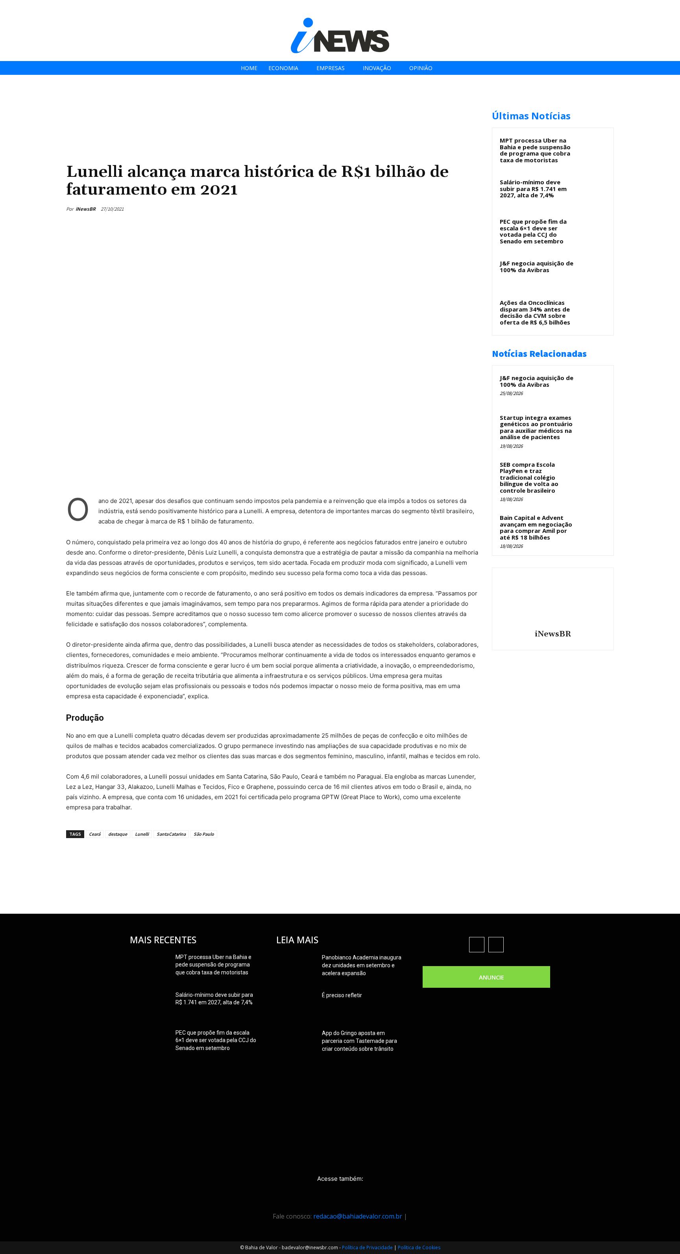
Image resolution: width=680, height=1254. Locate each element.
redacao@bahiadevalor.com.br (357, 1216)
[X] (648, 9)
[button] (671, 8)
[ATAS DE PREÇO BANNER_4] (209, 106)
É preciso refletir (342, 995)
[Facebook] (613, 9)
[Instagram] (631, 9)
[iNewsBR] (553, 599)
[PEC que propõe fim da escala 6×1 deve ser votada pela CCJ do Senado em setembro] (592, 230)
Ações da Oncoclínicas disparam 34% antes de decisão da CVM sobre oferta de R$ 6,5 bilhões (535, 312)
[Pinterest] (435, 209)
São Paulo (204, 834)
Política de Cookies (419, 1247)
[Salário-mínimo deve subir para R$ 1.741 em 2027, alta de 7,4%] (592, 191)
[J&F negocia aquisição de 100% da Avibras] (592, 272)
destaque (117, 834)
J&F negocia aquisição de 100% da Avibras (536, 266)
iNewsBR (86, 209)
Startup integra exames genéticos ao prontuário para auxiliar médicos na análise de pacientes (536, 427)
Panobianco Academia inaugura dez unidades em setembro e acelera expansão (361, 965)
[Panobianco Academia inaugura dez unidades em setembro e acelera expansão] (296, 967)
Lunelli (142, 834)
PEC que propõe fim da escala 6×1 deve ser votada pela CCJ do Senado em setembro (533, 231)
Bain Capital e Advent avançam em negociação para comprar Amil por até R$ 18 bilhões (536, 527)
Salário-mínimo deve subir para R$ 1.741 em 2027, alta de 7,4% (533, 188)
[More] (472, 209)
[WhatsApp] (453, 209)
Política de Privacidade (367, 1247)
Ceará (94, 834)
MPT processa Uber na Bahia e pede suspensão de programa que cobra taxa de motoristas (535, 150)
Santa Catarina (171, 834)
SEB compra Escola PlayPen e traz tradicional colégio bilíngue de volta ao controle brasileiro (529, 477)
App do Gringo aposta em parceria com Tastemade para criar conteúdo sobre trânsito (359, 1041)
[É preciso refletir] (296, 1005)
